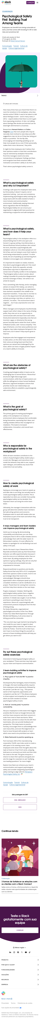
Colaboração (7, 11)
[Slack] (6, 2)
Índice (4, 95)
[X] (22, 953)
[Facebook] (18, 953)
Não (19, 807)
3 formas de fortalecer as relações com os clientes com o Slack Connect (19, 882)
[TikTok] (30, 953)
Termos (13, 1003)
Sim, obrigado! (20, 800)
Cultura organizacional (16, 48)
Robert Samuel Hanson (18, 41)
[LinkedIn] (10, 953)
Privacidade (5, 1003)
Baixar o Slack (5, 999)
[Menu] (37, 2)
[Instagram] (14, 953)
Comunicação (7, 46)
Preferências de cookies (25, 1003)
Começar (30, 2)
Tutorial (16, 46)
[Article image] (20, 857)
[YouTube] (26, 953)
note (11, 132)
